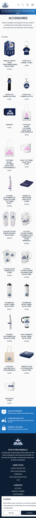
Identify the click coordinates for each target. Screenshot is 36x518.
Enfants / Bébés (18, 491)
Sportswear (18, 494)
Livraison (18, 474)
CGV (18, 480)
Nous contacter (18, 468)
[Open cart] (27, 5)
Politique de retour (18, 477)
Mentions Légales (18, 471)
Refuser (11, 513)
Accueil (18, 488)
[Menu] (32, 5)
